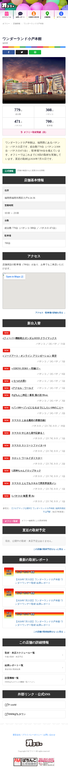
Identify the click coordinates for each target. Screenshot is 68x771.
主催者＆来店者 (34, 17)
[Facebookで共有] (8, 52)
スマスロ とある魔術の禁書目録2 (29, 420)
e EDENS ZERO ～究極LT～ (26, 368)
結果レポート (20, 17)
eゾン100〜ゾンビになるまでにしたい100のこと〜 (38, 407)
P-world (12, 705)
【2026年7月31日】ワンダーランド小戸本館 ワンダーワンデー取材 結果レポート (39, 581)
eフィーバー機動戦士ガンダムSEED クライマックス (30, 338)
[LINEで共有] (35, 52)
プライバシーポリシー (32, 735)
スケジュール (6, 17)
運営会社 (17, 735)
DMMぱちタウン (17, 714)
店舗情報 (47, 17)
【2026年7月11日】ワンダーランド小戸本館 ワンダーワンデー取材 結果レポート (39, 623)
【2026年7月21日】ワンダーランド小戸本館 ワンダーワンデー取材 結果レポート (39, 602)
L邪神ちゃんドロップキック (26, 470)
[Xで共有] (22, 52)
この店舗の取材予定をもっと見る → (49, 549)
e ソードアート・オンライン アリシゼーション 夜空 (30, 356)
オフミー (6, 24)
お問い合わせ (49, 735)
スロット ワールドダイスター (27, 458)
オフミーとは (61, 17)
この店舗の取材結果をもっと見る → (49, 632)
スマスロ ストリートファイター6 (29, 445)
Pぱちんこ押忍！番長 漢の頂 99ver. (30, 395)
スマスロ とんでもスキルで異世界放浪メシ (34, 483)
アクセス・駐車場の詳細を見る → (50, 312)
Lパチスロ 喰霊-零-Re (23, 496)
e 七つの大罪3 (19, 381)
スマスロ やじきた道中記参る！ (28, 433)
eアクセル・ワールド (23, 388)
